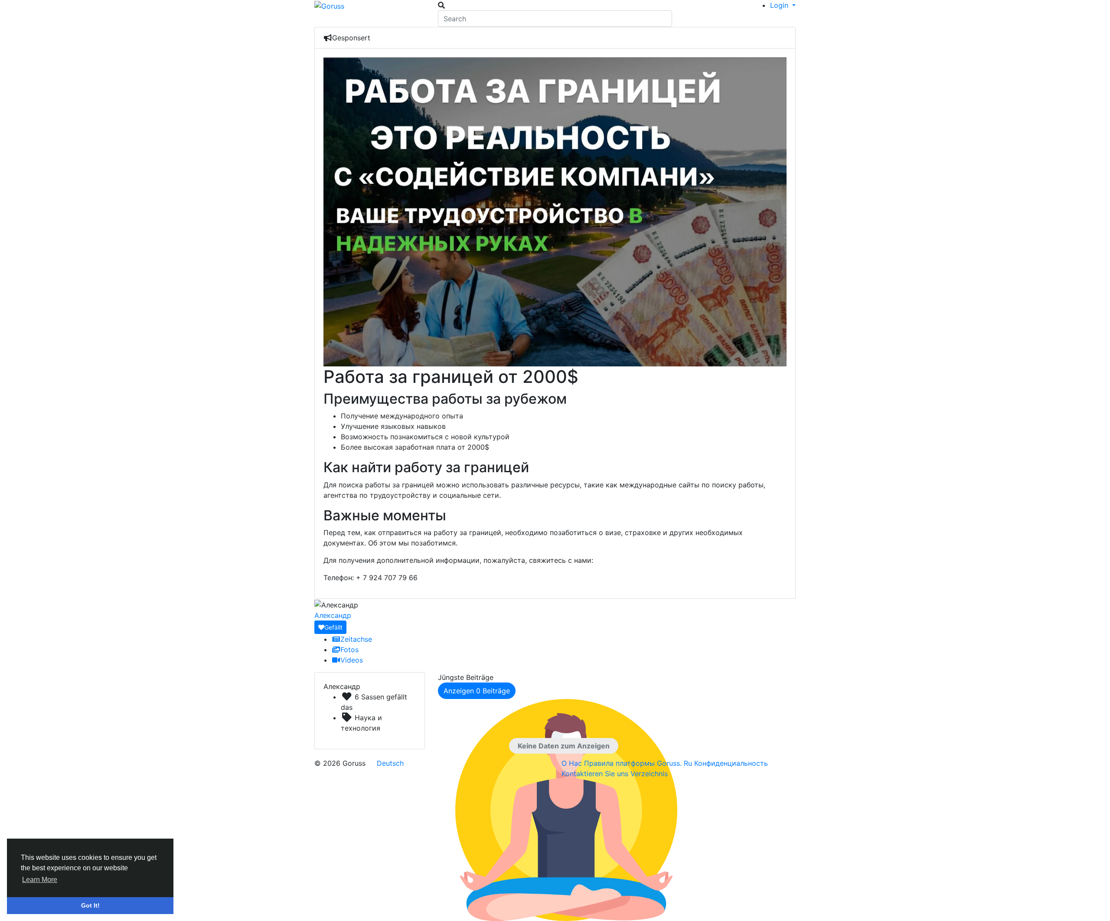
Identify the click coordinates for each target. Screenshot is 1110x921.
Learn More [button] (39, 879)
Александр (332, 615)
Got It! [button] (90, 905)
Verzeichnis (649, 773)
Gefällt (333, 627)
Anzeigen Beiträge (477, 690)
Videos (351, 660)
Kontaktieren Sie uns (596, 773)
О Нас (573, 763)
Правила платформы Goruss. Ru (639, 763)
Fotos (349, 649)
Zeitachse (356, 639)
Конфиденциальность (731, 763)
